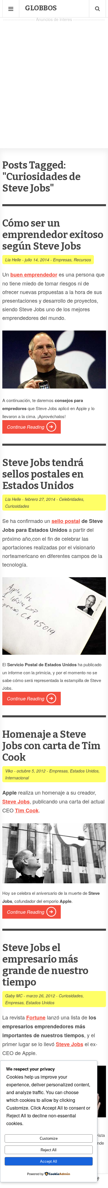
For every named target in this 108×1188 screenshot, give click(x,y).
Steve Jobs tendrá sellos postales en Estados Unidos (43, 474)
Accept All (48, 1161)
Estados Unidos (84, 771)
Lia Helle (13, 259)
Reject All (48, 1150)
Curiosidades (17, 506)
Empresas (62, 259)
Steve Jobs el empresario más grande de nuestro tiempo (45, 965)
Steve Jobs (69, 1044)
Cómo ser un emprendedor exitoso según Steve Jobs (52, 234)
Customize (49, 1138)
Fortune (36, 1017)
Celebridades (71, 499)
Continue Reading (25, 427)
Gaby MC (13, 995)
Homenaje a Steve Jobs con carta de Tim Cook (51, 746)
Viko (9, 771)
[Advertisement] (54, 77)
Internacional (17, 778)
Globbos (41, 8)
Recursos (82, 259)
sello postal (66, 521)
